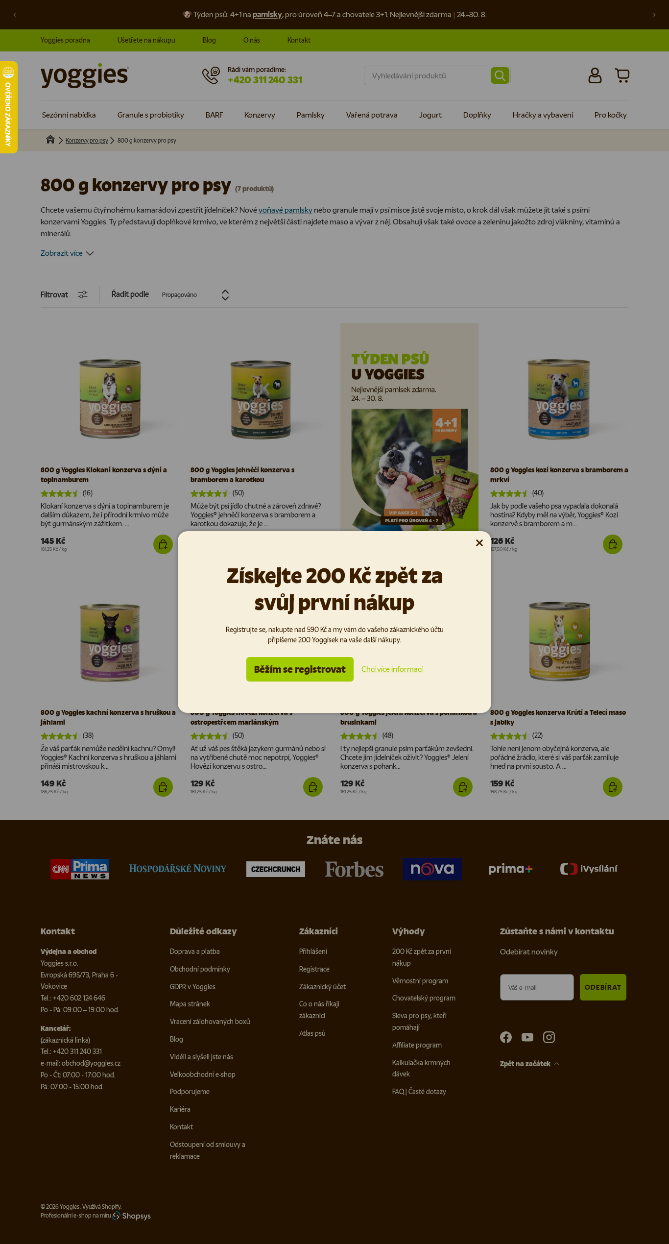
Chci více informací (392, 669)
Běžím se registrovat (300, 669)
